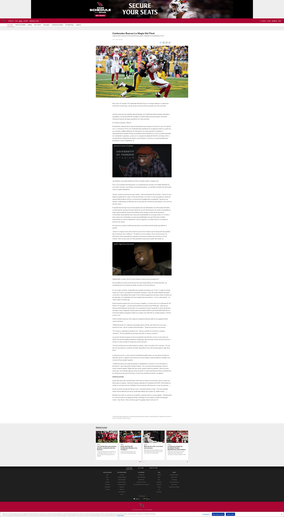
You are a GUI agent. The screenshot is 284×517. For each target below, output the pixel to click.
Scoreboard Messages (121, 477)
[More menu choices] (40, 20)
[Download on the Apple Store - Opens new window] (136, 499)
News (107, 474)
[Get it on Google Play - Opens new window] (146, 499)
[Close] (281, 514)
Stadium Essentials (122, 482)
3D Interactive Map (121, 479)
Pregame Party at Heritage (174, 486)
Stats (159, 479)
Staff (159, 489)
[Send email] (166, 43)
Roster (159, 477)
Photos (107, 477)
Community (107, 484)
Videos (107, 479)
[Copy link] (169, 42)
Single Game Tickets (174, 474)
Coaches (159, 486)
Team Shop (107, 489)
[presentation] (187, 462)
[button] (142, 160)
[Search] (260, 21)
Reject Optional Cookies (218, 514)
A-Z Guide (122, 474)
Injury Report (159, 482)
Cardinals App (141, 474)
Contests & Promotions (141, 482)
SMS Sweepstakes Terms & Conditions (141, 484)
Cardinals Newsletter (141, 477)
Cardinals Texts (141, 479)
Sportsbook (121, 486)
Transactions (159, 484)
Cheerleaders (107, 486)
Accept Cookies (230, 514)
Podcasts (107, 482)
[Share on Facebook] (160, 43)
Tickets (174, 472)
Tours (122, 494)
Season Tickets (174, 477)
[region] (142, 514)
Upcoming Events (121, 491)
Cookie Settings (206, 514)
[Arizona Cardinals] (142, 505)
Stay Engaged (141, 472)
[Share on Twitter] (163, 43)
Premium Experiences (174, 482)
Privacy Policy (120, 515)
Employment (159, 491)
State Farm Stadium (121, 472)
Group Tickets (174, 484)
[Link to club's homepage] (4, 21)
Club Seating (174, 479)
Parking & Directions (122, 484)
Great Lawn (122, 489)
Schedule (159, 474)
